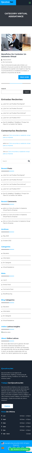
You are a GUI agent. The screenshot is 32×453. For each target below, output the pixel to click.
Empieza (7, 406)
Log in (5, 280)
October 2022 (7, 240)
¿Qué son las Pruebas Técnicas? (13, 108)
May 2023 (6, 236)
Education (6, 253)
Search (3, 88)
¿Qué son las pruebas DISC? (12, 117)
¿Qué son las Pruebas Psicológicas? (14, 104)
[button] (19, 449)
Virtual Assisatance (8, 267)
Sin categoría (7, 262)
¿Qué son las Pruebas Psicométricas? (14, 113)
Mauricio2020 (7, 59)
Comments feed (8, 289)
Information (6, 258)
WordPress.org (7, 294)
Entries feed (7, 284)
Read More (24, 77)
